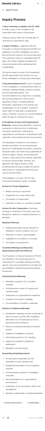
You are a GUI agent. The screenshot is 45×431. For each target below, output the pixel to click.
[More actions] (42, 3)
